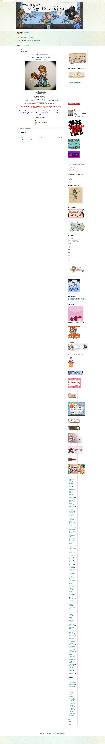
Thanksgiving (72, 644)
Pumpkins (71, 608)
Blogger (63, 733)
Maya (70, 178)
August (71, 690)
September (72, 688)
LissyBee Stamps (72, 577)
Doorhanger (71, 529)
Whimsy (70, 670)
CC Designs (71, 511)
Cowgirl (70, 517)
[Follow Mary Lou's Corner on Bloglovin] (74, 83)
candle (70, 508)
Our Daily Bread (72, 596)
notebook (71, 591)
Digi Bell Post (73, 703)
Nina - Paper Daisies (72, 254)
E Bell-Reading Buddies (72, 532)
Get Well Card (72, 554)
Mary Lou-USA (72, 167)
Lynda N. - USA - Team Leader (75, 163)
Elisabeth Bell (72, 535)
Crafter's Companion (71, 519)
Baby (70, 488)
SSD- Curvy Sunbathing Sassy (71, 631)
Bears (70, 491)
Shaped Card (72, 625)
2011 (70, 721)
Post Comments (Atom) (28, 139)
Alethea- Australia (72, 166)
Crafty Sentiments (71, 522)
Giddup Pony (71, 555)
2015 (70, 679)
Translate (27, 45)
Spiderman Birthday (71, 628)
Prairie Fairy (71, 607)
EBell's (45, 57)
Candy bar (71, 509)
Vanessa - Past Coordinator (73, 241)
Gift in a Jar (71, 564)
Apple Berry (71, 485)
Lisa (70, 176)
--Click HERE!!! (31, 37)
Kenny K (71, 576)
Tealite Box (71, 641)
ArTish (70, 486)
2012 (70, 719)
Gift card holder (72, 561)
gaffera (54, 733)
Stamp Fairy (71, 633)
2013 (70, 717)
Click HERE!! (26, 32)
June (71, 694)
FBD (70, 546)
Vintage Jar (71, 662)
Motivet (70, 589)
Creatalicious (72, 523)
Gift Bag (70, 557)
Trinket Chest (72, 656)
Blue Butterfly (72, 496)
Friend (70, 550)
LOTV (70, 582)
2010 (70, 723)
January (72, 715)
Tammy (69, 260)
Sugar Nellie (71, 635)
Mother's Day (71, 588)
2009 (70, 724)
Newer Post (20, 137)
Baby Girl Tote (72, 489)
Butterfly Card (72, 506)
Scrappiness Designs (71, 624)
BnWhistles (71, 497)
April (71, 698)
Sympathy (71, 640)
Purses (70, 610)
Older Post (60, 137)
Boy (70, 503)
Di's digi (70, 525)
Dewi (69, 246)
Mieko (69, 252)
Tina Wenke (71, 649)
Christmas (71, 512)
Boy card (71, 504)
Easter (70, 533)
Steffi (69, 258)
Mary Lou (77, 109)
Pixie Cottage (72, 601)
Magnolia (71, 583)
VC (69, 661)
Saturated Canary (71, 615)
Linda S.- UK (71, 169)
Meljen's (70, 585)
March (71, 711)
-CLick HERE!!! (36, 40)
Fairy (70, 543)
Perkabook (71, 600)
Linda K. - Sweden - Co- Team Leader (77, 164)
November (72, 684)
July (71, 692)
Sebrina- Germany (73, 170)
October (72, 686)
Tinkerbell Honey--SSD (71, 651)
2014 (70, 681)
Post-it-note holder (71, 605)
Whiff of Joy (71, 669)
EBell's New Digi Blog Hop (72, 700)
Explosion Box (72, 540)
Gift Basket (71, 558)
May (71, 696)
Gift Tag (70, 566)
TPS (70, 654)
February (72, 713)
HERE (43, 107)
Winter (70, 672)
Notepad (71, 594)
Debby (69, 244)
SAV (70, 617)
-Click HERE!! (36, 35)
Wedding (71, 665)
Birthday (70, 492)
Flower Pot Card (72, 548)
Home (41, 137)
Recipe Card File (72, 612)
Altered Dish (71, 481)
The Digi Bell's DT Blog (50, 56)
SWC (70, 637)
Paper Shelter (72, 598)
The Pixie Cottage (71, 298)
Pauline (70, 179)
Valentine (71, 659)
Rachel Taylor (71, 257)
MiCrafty (70, 586)
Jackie (69, 247)
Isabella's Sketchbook (71, 571)
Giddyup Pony (40, 59)
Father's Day (71, 545)
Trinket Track (71, 658)
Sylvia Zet (71, 638)
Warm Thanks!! (72, 706)
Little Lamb (71, 580)
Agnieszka (70, 243)
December (72, 682)
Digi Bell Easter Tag (73, 709)
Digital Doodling (72, 527)
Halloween (71, 569)
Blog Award (71, 494)
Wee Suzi (71, 667)
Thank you (71, 643)
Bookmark (71, 499)
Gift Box (70, 560)
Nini (69, 255)
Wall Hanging (72, 664)
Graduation (71, 567)
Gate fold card (72, 552)
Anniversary (71, 483)
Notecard (71, 593)
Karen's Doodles (72, 573)
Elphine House (72, 538)
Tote (70, 653)
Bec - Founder (71, 238)
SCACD (70, 618)
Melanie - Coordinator (72, 240)
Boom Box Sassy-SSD (71, 501)
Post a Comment (23, 134)
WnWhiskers (71, 673)
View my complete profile (79, 116)
